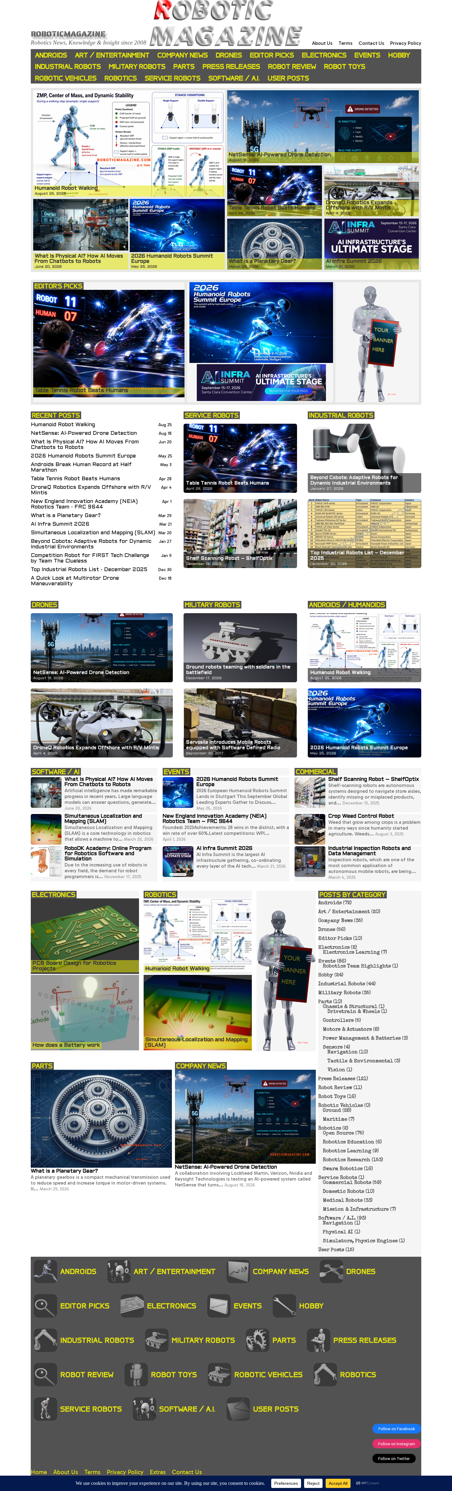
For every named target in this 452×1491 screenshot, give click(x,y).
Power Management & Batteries (362, 1038)
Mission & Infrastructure (356, 1209)
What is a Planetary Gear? (66, 515)
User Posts (288, 78)
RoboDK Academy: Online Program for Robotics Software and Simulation (108, 854)
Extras (158, 1472)
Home (39, 1472)
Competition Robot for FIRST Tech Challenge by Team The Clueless (90, 558)
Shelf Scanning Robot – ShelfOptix (373, 779)
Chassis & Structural (350, 1007)
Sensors (333, 1047)
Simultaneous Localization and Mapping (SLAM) (93, 532)
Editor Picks (272, 55)
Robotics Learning (347, 1151)
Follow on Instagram (396, 1443)
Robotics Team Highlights (357, 966)
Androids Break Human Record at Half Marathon (81, 467)
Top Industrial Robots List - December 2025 (89, 569)
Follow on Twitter (394, 1458)
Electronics (324, 55)
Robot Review (292, 66)
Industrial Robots (68, 66)
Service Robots (172, 78)
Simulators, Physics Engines (360, 1241)
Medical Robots (343, 1200)
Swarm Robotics (343, 1169)
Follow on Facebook (397, 1428)
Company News (182, 55)
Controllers (338, 1020)
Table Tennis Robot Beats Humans (75, 478)
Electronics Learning (351, 952)
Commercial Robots (347, 1183)
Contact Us (371, 43)
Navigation (342, 1052)
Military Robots (137, 66)
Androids (51, 55)
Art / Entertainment (112, 55)
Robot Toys (344, 66)
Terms (345, 43)
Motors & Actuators (347, 1029)
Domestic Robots (343, 1191)
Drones (229, 55)
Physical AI (338, 1232)
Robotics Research (346, 1160)
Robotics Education (348, 1142)
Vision (336, 1070)
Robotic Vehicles (66, 78)
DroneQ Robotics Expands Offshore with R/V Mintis (91, 490)
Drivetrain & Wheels (353, 1012)
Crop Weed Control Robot (361, 816)
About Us (322, 43)
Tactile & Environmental (360, 1061)
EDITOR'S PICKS (58, 286)
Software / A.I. (234, 78)
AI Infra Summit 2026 (60, 524)
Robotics (121, 78)
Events (367, 55)
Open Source (338, 1133)
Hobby (399, 55)
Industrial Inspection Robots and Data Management (369, 851)
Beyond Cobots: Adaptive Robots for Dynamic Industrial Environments (91, 544)
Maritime (335, 1119)
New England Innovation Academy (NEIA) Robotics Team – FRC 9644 (215, 819)
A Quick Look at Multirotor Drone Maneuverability (75, 581)
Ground (332, 1110)
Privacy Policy (405, 43)
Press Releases (231, 66)
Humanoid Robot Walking (63, 424)
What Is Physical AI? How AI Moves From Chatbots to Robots (85, 444)
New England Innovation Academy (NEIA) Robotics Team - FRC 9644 (84, 504)
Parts (184, 66)
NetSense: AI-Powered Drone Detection (84, 433)
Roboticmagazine (68, 34)
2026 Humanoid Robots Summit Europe (83, 456)
